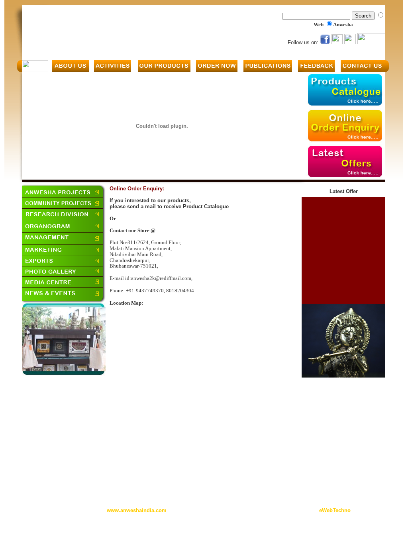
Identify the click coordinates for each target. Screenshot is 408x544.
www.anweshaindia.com (137, 510)
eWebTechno (335, 510)
